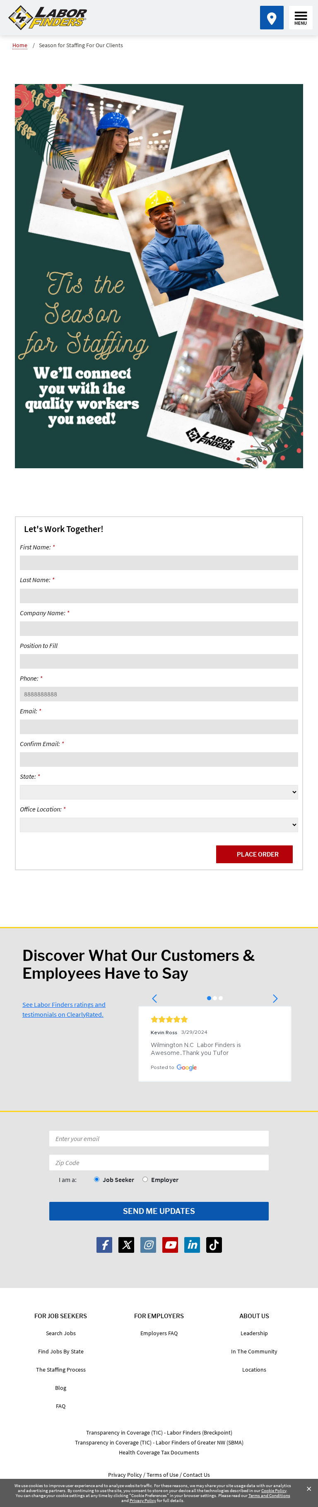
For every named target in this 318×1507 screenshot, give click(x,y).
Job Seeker (118, 1179)
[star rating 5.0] (215, 1019)
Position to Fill (39, 645)
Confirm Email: (42, 743)
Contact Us (196, 1474)
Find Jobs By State (61, 1351)
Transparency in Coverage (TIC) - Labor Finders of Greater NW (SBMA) (159, 1442)
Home (19, 45)
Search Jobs (61, 1333)
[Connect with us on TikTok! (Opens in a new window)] (214, 1245)
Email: (30, 711)
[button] (155, 998)
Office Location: (42, 809)
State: (30, 776)
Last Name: (37, 579)
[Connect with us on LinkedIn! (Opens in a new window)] (192, 1245)
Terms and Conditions (269, 1495)
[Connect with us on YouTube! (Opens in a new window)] (170, 1245)
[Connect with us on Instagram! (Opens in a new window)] (148, 1245)
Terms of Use (162, 1474)
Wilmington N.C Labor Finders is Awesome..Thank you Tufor (197, 1049)
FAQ (60, 1406)
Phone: (31, 678)
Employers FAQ (159, 1333)
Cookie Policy (274, 1490)
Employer (164, 1179)
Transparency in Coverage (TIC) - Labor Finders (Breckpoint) (159, 1432)
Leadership (254, 1333)
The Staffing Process (61, 1369)
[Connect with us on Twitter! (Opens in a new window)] (126, 1245)
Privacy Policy (143, 1500)
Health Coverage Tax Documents (159, 1452)
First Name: (37, 547)
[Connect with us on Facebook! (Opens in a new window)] (104, 1245)
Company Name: (44, 613)
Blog (60, 1387)
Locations (254, 1369)
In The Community (254, 1351)
